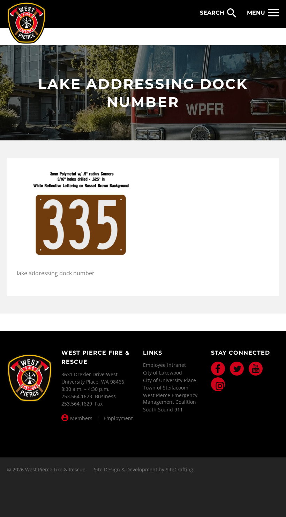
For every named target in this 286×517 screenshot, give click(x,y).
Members (81, 418)
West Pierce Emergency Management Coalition (170, 399)
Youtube (256, 369)
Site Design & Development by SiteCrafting (143, 469)
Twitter (237, 369)
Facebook (218, 369)
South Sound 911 (163, 409)
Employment (118, 418)
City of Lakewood (162, 372)
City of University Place (169, 380)
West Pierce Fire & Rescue (26, 23)
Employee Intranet (164, 365)
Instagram (218, 384)
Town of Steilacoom (165, 387)
